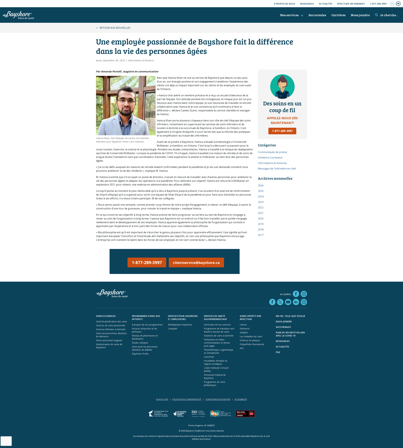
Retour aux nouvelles (115, 28)
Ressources (307, 3)
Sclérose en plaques (250, 340)
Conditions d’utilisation (217, 399)
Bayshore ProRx (140, 353)
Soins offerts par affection (250, 317)
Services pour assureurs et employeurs (183, 317)
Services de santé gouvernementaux (215, 317)
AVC (242, 348)
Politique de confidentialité (186, 399)
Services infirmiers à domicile (110, 329)
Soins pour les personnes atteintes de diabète (145, 348)
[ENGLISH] (392, 3)
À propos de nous (284, 3)
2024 (261, 196)
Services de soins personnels (110, 325)
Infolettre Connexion (270, 157)
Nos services (289, 15)
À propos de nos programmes (147, 324)
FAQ (278, 352)
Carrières (338, 15)
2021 (261, 213)
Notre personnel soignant (109, 340)
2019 (261, 224)
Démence (245, 328)
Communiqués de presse (272, 152)
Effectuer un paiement (351, 3)
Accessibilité (241, 399)
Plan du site (162, 399)
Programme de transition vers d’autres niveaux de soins (219, 330)
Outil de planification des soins (111, 321)
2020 (261, 218)
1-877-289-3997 (378, 3)
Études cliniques (140, 342)
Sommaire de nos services (217, 324)
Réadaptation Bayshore (180, 324)
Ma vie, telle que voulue (290, 315)
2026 (261, 185)
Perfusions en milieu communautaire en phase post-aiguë (217, 342)
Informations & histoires (141, 60)
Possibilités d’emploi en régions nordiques (215, 362)
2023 (261, 202)
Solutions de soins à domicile (218, 335)
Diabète (244, 332)
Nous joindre (360, 15)
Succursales (317, 15)
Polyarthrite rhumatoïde (252, 344)
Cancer (243, 324)
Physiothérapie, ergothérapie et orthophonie (218, 351)
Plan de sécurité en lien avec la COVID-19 (290, 334)
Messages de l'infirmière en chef (277, 168)
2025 (261, 191)
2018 (261, 229)
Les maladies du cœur (251, 336)
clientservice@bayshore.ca (196, 262)
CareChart (209, 356)
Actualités (325, 3)
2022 (261, 207)
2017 (261, 235)
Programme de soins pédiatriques (214, 383)
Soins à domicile (106, 315)
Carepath (172, 328)
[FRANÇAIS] (398, 3)
